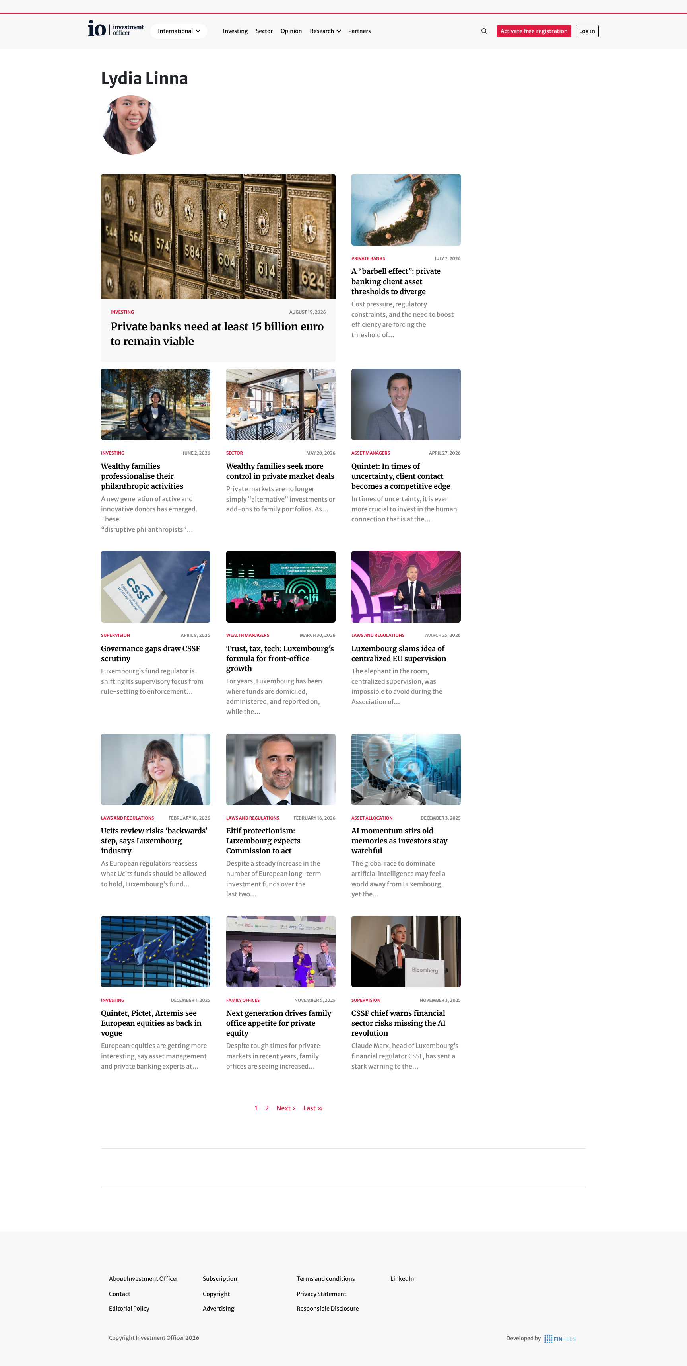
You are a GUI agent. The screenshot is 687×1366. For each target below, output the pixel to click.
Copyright (216, 1294)
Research (322, 31)
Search (484, 31)
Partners (359, 31)
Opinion (291, 31)
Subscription (220, 1278)
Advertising (218, 1308)
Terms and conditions (326, 1278)
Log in (587, 31)
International (175, 31)
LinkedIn (402, 1278)
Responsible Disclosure (328, 1308)
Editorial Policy (129, 1308)
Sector (264, 31)
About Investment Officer (143, 1278)
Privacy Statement (322, 1294)
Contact (119, 1294)
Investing (235, 31)
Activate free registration (534, 31)
